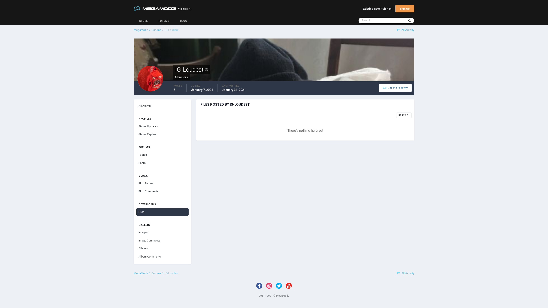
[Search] (409, 20)
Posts (142, 162)
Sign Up (405, 8)
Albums (143, 248)
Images (143, 232)
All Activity (144, 105)
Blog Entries (145, 183)
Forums (163, 20)
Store (143, 20)
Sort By (403, 115)
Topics (142, 154)
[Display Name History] (206, 70)
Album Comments (149, 256)
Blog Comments (148, 191)
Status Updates (148, 126)
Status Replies (147, 134)
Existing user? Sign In (377, 8)
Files (141, 211)
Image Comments (149, 240)
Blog (183, 20)
